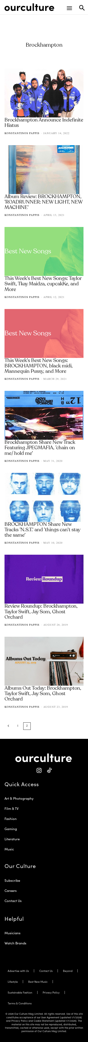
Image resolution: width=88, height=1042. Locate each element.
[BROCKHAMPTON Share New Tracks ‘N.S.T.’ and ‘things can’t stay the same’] (44, 497)
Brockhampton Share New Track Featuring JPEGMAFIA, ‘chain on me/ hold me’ (40, 448)
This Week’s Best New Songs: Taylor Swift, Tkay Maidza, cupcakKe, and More (43, 284)
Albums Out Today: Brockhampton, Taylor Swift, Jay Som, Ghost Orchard (43, 694)
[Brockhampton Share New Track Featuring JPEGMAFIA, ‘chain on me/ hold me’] (44, 415)
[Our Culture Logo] (29, 7)
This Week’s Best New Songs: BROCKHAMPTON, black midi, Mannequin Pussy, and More (39, 366)
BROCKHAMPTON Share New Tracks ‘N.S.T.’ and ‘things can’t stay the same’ (42, 530)
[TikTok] (49, 770)
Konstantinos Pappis (22, 133)
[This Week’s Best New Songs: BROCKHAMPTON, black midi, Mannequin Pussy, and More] (44, 333)
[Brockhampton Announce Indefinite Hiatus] (44, 93)
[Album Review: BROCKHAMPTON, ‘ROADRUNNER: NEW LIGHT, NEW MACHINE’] (44, 169)
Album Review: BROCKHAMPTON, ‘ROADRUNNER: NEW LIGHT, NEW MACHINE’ (44, 202)
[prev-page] (8, 726)
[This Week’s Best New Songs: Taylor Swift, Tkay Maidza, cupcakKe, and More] (44, 251)
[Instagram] (39, 770)
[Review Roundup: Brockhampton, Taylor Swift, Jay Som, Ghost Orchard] (44, 579)
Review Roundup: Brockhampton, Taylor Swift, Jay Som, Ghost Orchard (41, 612)
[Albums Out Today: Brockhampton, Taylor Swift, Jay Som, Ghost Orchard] (44, 661)
